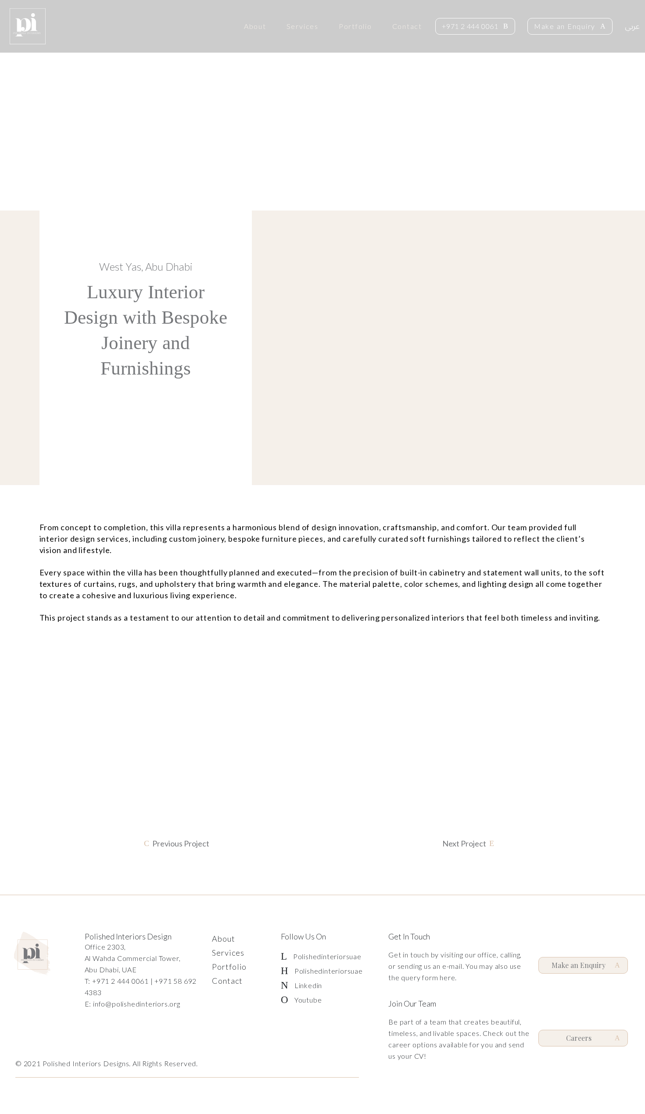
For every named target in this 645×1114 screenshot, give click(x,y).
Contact (407, 26)
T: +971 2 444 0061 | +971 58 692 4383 (141, 986)
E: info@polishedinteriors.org (132, 1004)
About (255, 26)
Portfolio (355, 26)
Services (303, 26)
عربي (632, 26)
